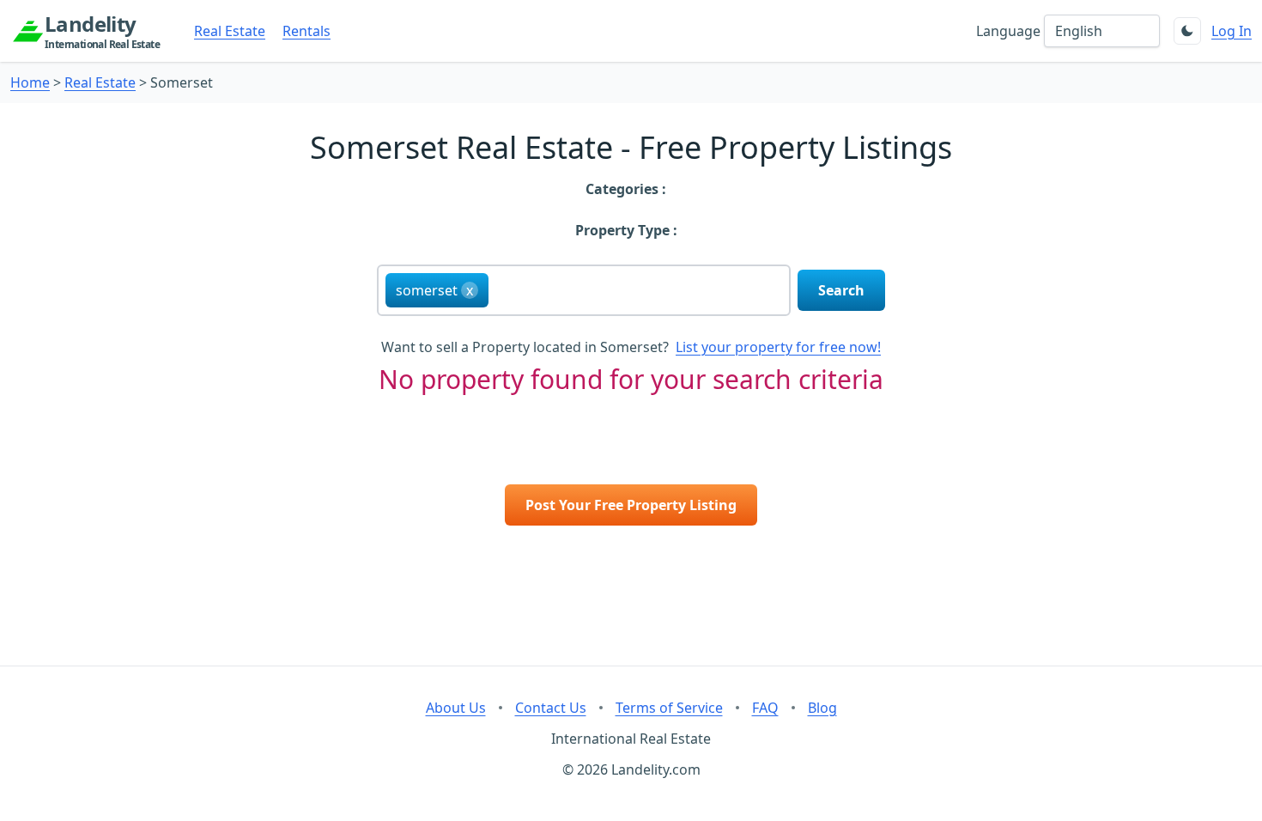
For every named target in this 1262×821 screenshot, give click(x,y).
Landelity (102, 31)
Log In (1231, 30)
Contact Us (550, 707)
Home (30, 82)
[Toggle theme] (1187, 31)
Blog (822, 707)
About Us (456, 707)
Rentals (306, 30)
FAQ (765, 707)
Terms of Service (669, 707)
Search (841, 290)
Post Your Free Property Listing (631, 505)
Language (1008, 30)
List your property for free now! (778, 347)
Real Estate (229, 30)
